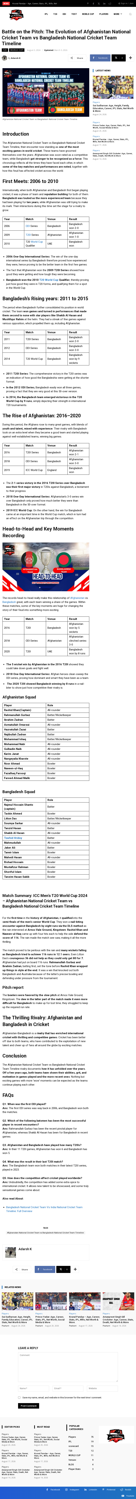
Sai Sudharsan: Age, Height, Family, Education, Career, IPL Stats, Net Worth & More (113, 108)
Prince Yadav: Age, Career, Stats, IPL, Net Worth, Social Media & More (111, 126)
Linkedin (93, 1490)
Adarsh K (15, 58)
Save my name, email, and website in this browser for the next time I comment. (62, 1397)
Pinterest (111, 1490)
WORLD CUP (16, 50)
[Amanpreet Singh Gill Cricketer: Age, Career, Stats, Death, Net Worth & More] (118, 1301)
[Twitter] (99, 3)
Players (96, 102)
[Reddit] (109, 3)
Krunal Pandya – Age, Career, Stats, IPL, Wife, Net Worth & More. (111, 140)
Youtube (130, 1496)
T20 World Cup (48, 280)
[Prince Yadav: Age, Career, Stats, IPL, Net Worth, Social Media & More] (51, 1301)
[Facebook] (93, 3)
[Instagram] (66, 1490)
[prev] (69, 3)
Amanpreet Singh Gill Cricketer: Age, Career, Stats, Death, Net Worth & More (112, 154)
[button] (130, 14)
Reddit (128, 1490)
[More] (130, 57)
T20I (28, 234)
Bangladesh (9, 602)
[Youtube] (123, 1496)
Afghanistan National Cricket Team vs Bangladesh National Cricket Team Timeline (45, 1233)
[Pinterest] (88, 3)
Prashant (5, 1326)
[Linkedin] (104, 3)
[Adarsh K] (5, 58)
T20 (5, 50)
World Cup (37, 241)
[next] (74, 3)
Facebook (55, 1490)
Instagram (74, 1490)
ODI (28, 226)
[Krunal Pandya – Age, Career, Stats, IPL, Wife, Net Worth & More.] (85, 1301)
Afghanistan (77, 598)
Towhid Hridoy (13, 838)
